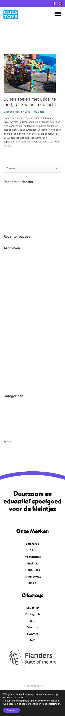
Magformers (10, 419)
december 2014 (12, 352)
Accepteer (11, 710)
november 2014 (12, 357)
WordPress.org (12, 465)
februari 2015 (11, 346)
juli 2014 (8, 378)
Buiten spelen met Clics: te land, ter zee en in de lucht (30, 102)
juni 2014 (9, 384)
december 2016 (12, 298)
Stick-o (7, 430)
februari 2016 (11, 336)
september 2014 (13, 368)
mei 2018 (9, 287)
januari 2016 (10, 341)
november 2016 (12, 303)
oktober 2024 (11, 255)
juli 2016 (8, 325)
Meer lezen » (11, 153)
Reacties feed (11, 459)
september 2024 (13, 260)
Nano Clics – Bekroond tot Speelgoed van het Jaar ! (32, 189)
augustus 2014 (12, 373)
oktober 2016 (11, 309)
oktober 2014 (11, 362)
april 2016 (9, 330)
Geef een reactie (13, 111)
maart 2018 (10, 293)
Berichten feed (12, 454)
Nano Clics (10, 424)
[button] (58, 14)
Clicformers (10, 403)
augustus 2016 (12, 319)
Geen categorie (12, 414)
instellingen (54, 703)
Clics (27, 111)
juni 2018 (9, 282)
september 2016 (13, 314)
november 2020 (12, 266)
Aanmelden (10, 448)
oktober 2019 (11, 271)
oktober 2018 (11, 277)
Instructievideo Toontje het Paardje (23, 194)
